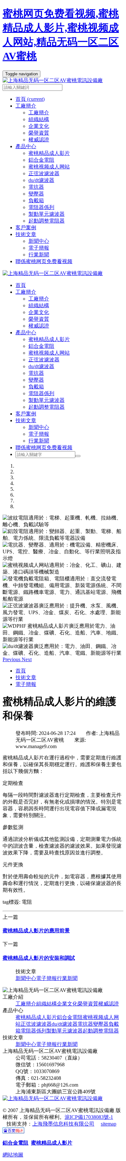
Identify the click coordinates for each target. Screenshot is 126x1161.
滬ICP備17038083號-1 (89, 1117)
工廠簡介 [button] (26, 106)
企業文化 (38, 126)
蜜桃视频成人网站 (49, 166)
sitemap (108, 1124)
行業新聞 (38, 254)
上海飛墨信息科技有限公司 (63, 1124)
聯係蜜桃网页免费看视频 (44, 261)
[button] (12, 659)
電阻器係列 (41, 207)
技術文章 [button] (26, 234)
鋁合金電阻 (41, 160)
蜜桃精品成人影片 (49, 153)
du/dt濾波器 (41, 180)
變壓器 (36, 193)
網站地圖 (13, 1154)
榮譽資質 (38, 133)
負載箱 (36, 200)
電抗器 (36, 187)
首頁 (30, 99)
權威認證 (38, 139)
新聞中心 (38, 241)
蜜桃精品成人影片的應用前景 (36, 930)
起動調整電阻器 (46, 221)
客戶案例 (26, 227)
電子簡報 (38, 248)
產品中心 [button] (26, 146)
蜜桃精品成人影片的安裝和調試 (39, 958)
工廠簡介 (38, 112)
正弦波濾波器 (43, 173)
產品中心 (26, 332)
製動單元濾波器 (46, 214)
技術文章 (26, 420)
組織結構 (38, 119)
